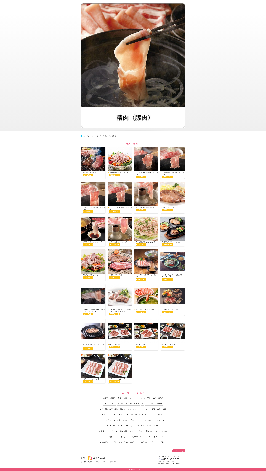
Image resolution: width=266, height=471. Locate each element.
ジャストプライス (157, 415)
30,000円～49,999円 (145, 442)
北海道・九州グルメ (145, 431)
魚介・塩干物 (158, 398)
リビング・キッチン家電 (111, 420)
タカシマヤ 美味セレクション (136, 415)
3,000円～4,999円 (123, 437)
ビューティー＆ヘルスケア (112, 415)
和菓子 (112, 398)
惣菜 (119, 398)
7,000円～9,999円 (156, 437)
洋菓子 (105, 398)
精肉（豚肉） (112, 136)
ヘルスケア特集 (161, 431)
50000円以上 (161, 442)
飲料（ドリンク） (134, 409)
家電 (159, 409)
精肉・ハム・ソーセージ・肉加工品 (97, 136)
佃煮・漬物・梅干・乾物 (108, 409)
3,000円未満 (108, 437)
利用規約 (90, 462)
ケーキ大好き (159, 420)
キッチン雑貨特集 (153, 426)
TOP (84, 136)
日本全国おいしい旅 (127, 431)
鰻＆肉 (125, 420)
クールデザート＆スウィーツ (117, 426)
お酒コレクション (137, 426)
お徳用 (152, 409)
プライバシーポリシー (101, 462)
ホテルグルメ (146, 420)
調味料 (122, 409)
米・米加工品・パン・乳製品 (128, 404)
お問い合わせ (114, 462)
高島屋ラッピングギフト (108, 431)
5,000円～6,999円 (139, 437)
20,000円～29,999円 (126, 442)
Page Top (179, 451)
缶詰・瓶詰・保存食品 (154, 404)
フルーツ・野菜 (109, 404)
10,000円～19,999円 (108, 442)
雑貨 (165, 409)
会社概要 (83, 462)
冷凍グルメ (135, 420)
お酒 (145, 409)
